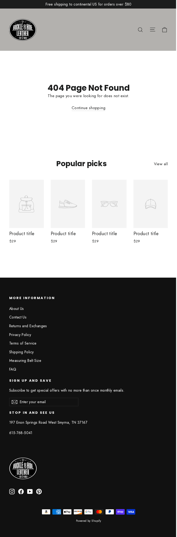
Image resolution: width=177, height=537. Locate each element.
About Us (16, 308)
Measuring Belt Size (25, 360)
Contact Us (18, 317)
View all (161, 164)
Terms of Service (23, 343)
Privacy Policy (20, 334)
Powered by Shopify (88, 521)
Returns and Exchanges (28, 326)
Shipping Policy (21, 352)
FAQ (12, 369)
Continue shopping (88, 108)
